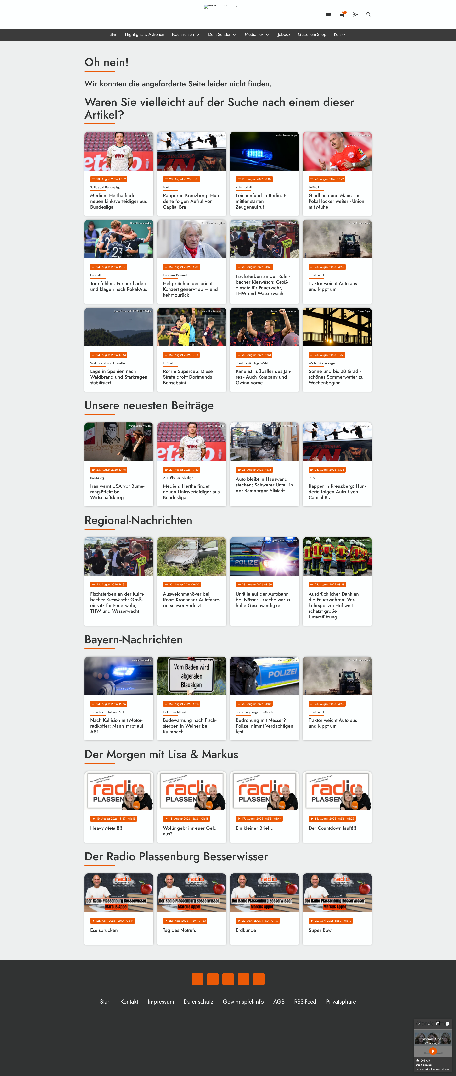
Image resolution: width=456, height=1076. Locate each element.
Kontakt (340, 34)
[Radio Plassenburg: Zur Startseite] (228, 14)
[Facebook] (99, 14)
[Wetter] (355, 14)
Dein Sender (219, 34)
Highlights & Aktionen (144, 34)
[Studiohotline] (127, 14)
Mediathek (254, 34)
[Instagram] (108, 14)
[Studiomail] (118, 14)
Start (113, 34)
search (369, 14)
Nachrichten (183, 34)
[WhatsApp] (89, 14)
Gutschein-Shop (312, 34)
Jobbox (284, 34)
